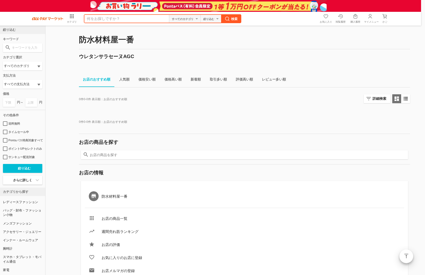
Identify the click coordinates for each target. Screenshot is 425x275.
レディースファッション (20, 202)
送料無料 (14, 123)
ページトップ (406, 256)
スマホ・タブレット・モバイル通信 (22, 259)
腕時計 (8, 248)
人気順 (124, 79)
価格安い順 (147, 79)
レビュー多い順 (274, 79)
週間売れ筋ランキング (120, 231)
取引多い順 (218, 79)
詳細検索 (379, 98)
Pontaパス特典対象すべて (25, 140)
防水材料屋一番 (114, 196)
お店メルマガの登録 (118, 271)
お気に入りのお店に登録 (122, 258)
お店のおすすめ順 (96, 79)
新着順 (196, 79)
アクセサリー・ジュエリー (22, 232)
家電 (6, 270)
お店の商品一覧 (114, 218)
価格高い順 (173, 79)
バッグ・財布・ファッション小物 (22, 213)
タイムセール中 (18, 132)
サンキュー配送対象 (21, 157)
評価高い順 (244, 79)
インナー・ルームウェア (20, 240)
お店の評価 (111, 245)
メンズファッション (17, 223)
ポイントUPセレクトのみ (25, 148)
